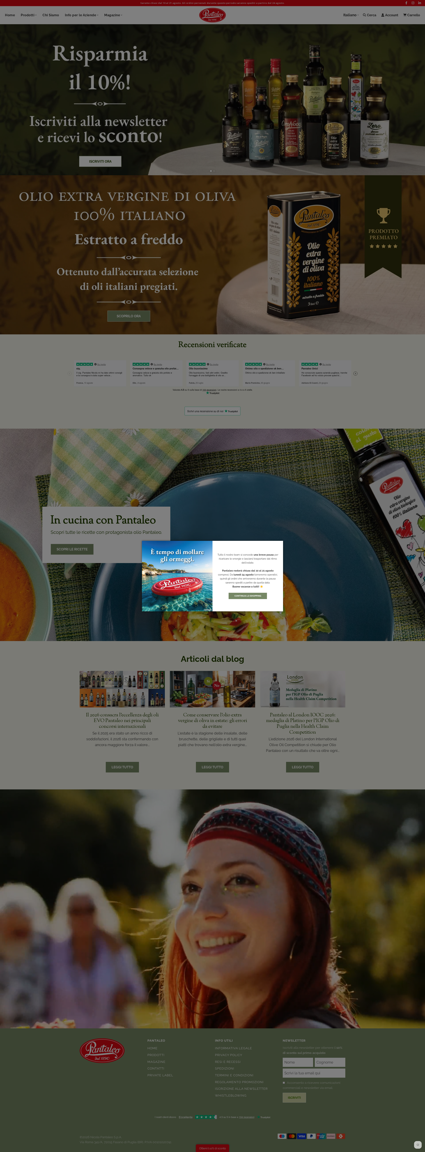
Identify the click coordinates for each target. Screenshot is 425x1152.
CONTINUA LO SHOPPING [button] (247, 596)
